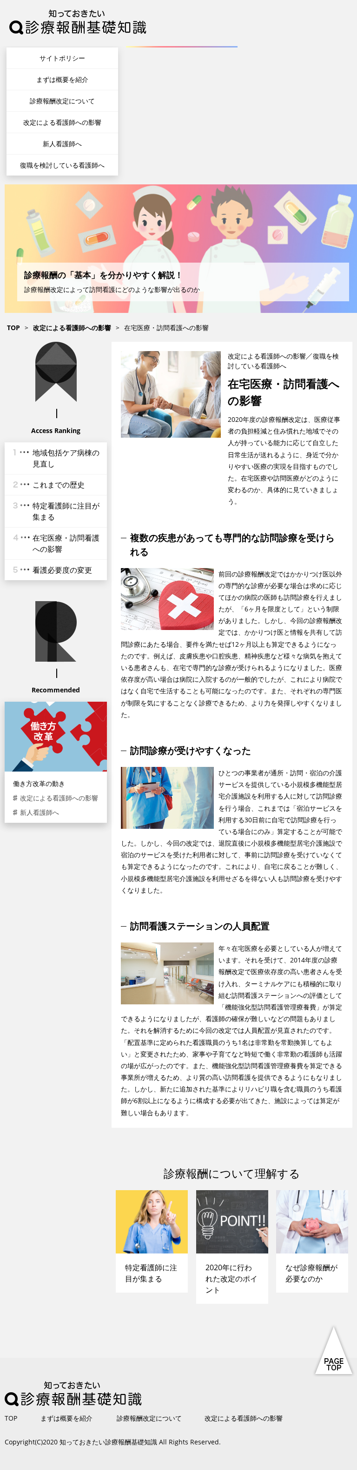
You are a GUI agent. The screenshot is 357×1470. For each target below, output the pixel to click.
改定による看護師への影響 (62, 122)
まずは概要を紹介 (62, 79)
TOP (11, 1418)
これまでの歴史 (59, 485)
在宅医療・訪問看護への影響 (66, 543)
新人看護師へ (62, 143)
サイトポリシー (62, 58)
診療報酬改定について (62, 100)
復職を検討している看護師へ (62, 165)
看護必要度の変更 (62, 570)
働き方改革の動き (39, 783)
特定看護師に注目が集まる (66, 511)
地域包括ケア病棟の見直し (66, 458)
